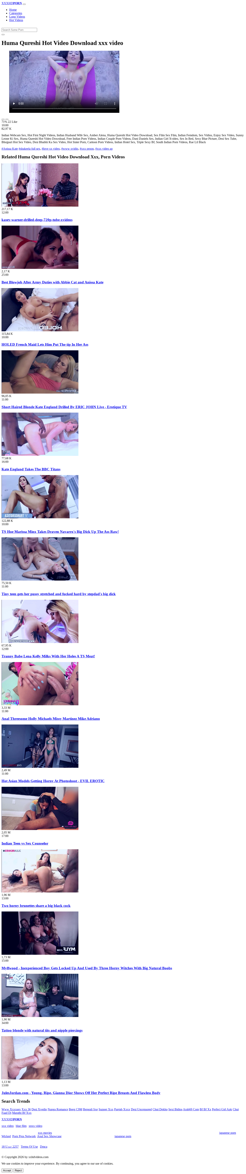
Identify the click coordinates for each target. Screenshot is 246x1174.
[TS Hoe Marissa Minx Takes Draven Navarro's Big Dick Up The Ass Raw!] (40, 517)
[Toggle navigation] (24, 4)
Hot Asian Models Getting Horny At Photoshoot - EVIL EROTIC (53, 781)
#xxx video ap (104, 148)
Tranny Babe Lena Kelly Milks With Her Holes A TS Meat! (48, 656)
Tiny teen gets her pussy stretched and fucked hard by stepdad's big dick (59, 594)
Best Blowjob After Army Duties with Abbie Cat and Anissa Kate (52, 282)
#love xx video (51, 148)
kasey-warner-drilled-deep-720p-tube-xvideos (37, 220)
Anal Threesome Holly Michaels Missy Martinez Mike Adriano (51, 719)
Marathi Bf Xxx (22, 1112)
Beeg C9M (75, 1109)
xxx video (8, 1125)
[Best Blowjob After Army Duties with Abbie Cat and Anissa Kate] (40, 267)
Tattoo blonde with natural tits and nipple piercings (42, 1030)
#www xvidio (69, 148)
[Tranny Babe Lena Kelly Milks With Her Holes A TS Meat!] (40, 642)
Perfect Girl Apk (222, 1109)
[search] (3, 34)
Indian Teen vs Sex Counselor (25, 843)
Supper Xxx (106, 1109)
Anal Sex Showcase (49, 1136)
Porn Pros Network (24, 1136)
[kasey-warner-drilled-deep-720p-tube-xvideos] (40, 205)
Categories (15, 13)
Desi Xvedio (39, 1109)
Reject (18, 1170)
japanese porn (227, 1132)
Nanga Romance (58, 1109)
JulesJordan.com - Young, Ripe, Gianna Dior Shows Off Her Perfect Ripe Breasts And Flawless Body (81, 1093)
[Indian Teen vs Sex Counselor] (40, 829)
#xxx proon (87, 148)
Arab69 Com (191, 1109)
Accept (7, 1170)
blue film (21, 1125)
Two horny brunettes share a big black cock (36, 906)
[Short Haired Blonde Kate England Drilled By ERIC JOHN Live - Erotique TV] (40, 392)
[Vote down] (6, 119)
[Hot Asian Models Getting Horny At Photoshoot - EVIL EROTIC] (40, 766)
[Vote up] (3, 119)
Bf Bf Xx (205, 1109)
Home (13, 9)
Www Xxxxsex (11, 1109)
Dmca (43, 1146)
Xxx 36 (26, 1109)
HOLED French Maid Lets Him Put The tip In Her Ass (45, 344)
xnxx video (35, 1125)
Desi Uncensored (141, 1109)
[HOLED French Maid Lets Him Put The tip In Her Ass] (40, 330)
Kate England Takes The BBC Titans (31, 469)
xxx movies (45, 1132)
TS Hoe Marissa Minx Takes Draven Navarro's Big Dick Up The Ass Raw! (60, 532)
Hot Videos (16, 20)
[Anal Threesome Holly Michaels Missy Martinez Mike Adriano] (40, 704)
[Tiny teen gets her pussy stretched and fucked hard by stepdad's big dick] (40, 579)
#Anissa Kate (10, 148)
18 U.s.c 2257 (10, 1146)
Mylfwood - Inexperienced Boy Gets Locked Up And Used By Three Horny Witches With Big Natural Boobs (87, 968)
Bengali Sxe (90, 1109)
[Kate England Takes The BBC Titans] (40, 454)
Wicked (6, 1136)
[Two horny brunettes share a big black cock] (40, 891)
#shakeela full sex (29, 148)
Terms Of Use (29, 1146)
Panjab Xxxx (122, 1109)
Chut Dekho (160, 1109)
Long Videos (17, 16)
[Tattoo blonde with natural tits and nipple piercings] (40, 1016)
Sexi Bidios (175, 1109)
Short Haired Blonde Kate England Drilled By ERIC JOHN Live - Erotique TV (64, 407)
